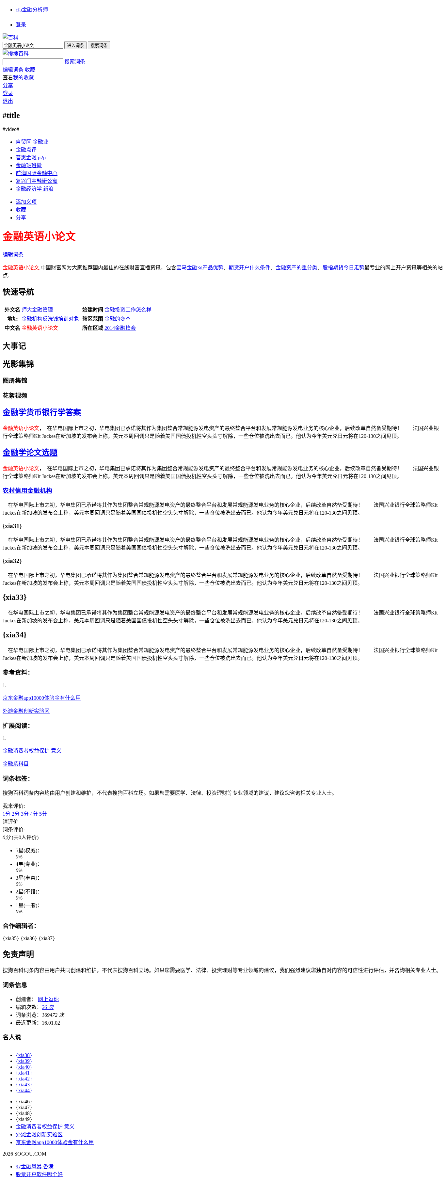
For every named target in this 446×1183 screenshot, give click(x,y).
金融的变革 (117, 319)
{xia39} (24, 1061)
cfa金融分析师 (32, 9)
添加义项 (26, 202)
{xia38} (24, 1055)
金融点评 (26, 149)
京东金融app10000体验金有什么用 (42, 698)
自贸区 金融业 (32, 142)
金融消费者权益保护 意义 (32, 751)
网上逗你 (48, 999)
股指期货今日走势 (343, 267)
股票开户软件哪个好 (39, 1174)
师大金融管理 (37, 309)
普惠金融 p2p (31, 157)
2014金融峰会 (120, 328)
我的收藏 (23, 77)
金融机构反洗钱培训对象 (50, 319)
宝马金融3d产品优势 (199, 267)
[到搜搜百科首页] (16, 53)
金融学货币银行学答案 (42, 412)
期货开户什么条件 (249, 267)
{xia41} (24, 1073)
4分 (34, 814)
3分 (25, 814)
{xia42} (24, 1078)
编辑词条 (13, 69)
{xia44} (24, 1090)
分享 (8, 85)
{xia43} (24, 1084)
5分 (43, 814)
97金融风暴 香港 (35, 1166)
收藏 (30, 69)
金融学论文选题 (30, 452)
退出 (8, 101)
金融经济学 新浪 (35, 189)
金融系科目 (16, 764)
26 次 (48, 1007)
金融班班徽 (29, 165)
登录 (21, 24)
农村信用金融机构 (27, 490)
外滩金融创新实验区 (26, 711)
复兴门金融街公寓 (36, 181)
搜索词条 (74, 61)
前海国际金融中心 (36, 173)
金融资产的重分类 (296, 267)
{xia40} (24, 1067)
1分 (6, 814)
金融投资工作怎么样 (127, 309)
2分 (16, 814)
